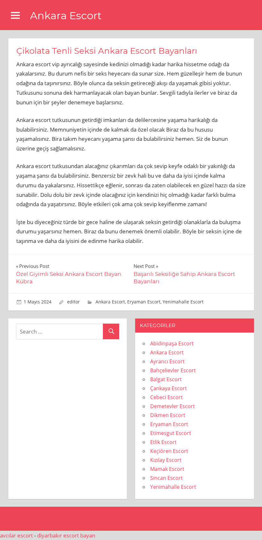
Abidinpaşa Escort (172, 343)
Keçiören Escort (169, 451)
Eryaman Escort (143, 302)
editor (73, 302)
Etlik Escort (163, 442)
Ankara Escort (66, 15)
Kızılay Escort (165, 459)
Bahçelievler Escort (173, 370)
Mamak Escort (167, 468)
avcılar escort (16, 535)
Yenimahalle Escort (183, 302)
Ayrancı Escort (167, 361)
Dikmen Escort (167, 415)
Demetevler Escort (172, 406)
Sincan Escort (166, 477)
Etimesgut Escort (170, 433)
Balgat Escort (166, 379)
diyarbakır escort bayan (66, 535)
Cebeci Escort (166, 397)
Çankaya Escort (168, 388)
